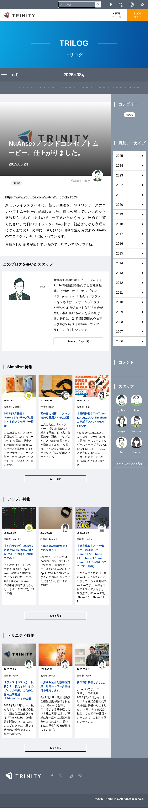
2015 (119, 253)
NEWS (116, 15)
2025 (119, 155)
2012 (119, 282)
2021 (119, 195)
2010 (119, 302)
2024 (119, 165)
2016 (119, 243)
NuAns (16, 182)
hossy (86, 180)
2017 (119, 234)
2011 (119, 292)
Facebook (111, 4)
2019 (119, 214)
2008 (119, 321)
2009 (119, 312)
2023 (119, 175)
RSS (142, 4)
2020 (119, 204)
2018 (119, 224)
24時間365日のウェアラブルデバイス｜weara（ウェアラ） (78, 324)
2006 (119, 341)
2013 (119, 273)
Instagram (132, 5)
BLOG (137, 15)
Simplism (63, 296)
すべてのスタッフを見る (129, 463)
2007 (119, 331)
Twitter (121, 5)
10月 (15, 75)
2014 (119, 263)
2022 (119, 185)
